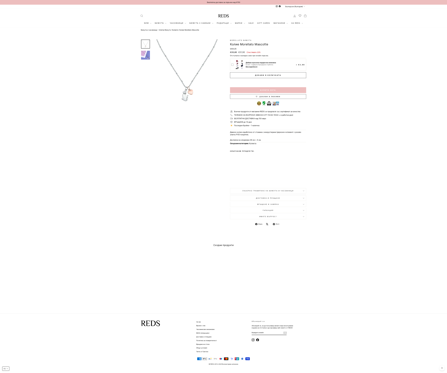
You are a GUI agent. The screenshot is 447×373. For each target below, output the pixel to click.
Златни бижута (165, 30)
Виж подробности (251, 66)
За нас (198, 322)
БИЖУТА (160, 23)
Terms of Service (202, 351)
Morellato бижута (241, 40)
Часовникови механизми (205, 329)
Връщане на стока (202, 344)
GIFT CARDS (263, 23)
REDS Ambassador (203, 333)
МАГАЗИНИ (280, 23)
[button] (5, 369)
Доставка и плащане (203, 337)
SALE (251, 23)
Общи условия (201, 348)
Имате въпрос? (268, 216)
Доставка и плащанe (268, 198)
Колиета (175, 30)
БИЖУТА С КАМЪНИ (201, 23)
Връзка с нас (200, 325)
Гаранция (268, 210)
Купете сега (268, 90)
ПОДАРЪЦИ (223, 23)
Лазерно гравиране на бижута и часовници (268, 191)
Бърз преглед (160, 289)
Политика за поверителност (206, 340)
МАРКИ (239, 23)
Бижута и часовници (149, 30)
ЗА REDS (296, 23)
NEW (147, 23)
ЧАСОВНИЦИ (177, 23)
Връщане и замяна (268, 204)
